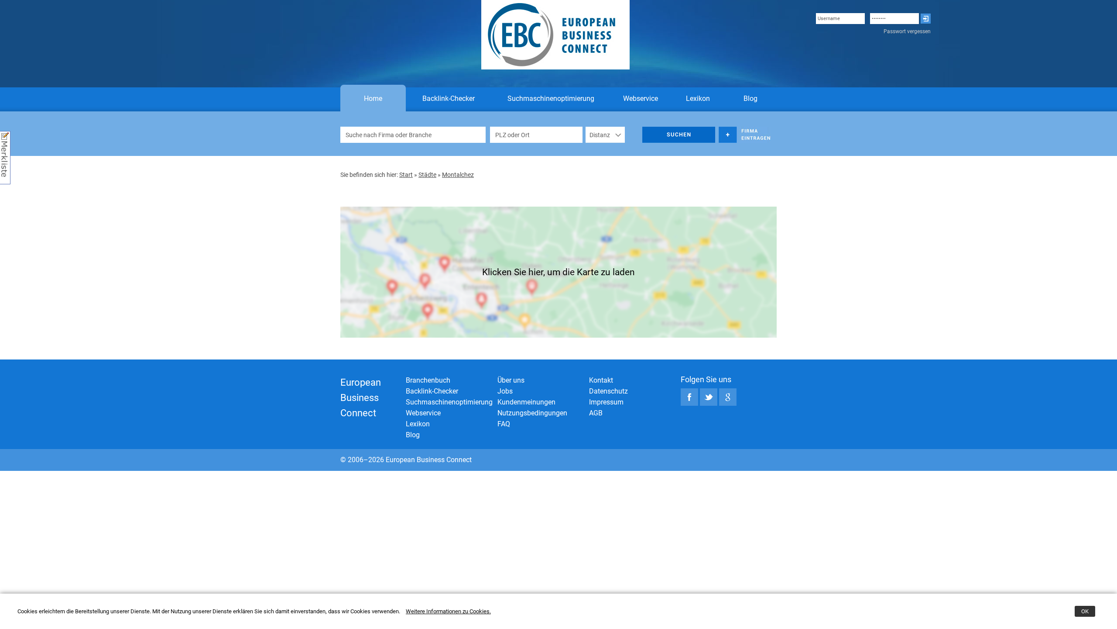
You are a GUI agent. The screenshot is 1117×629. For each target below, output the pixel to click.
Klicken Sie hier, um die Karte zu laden (558, 272)
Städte (427, 174)
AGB (596, 413)
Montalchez (458, 174)
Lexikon (698, 98)
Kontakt (601, 380)
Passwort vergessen (907, 31)
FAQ (503, 424)
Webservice (640, 98)
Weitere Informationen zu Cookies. (448, 611)
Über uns (510, 380)
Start (406, 174)
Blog (750, 98)
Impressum (606, 402)
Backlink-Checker (448, 98)
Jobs (505, 391)
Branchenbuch (428, 380)
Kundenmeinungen (526, 402)
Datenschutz (608, 391)
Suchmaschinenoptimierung (550, 98)
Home (373, 98)
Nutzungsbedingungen (532, 413)
